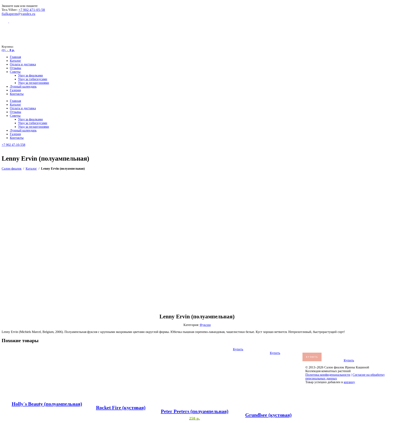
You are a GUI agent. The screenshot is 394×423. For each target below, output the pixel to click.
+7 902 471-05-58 (31, 10)
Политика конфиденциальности (327, 374)
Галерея (15, 90)
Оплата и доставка (23, 64)
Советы (15, 71)
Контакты (17, 94)
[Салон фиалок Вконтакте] (12, 21)
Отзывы (15, 68)
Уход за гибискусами (32, 79)
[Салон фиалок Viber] (5, 21)
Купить (238, 349)
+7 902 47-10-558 (13, 144)
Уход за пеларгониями (33, 83)
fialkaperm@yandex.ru (18, 14)
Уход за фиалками (30, 75)
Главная (15, 57)
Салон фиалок (12, 168)
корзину (349, 382)
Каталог (15, 60)
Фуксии (205, 325)
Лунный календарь (23, 86)
